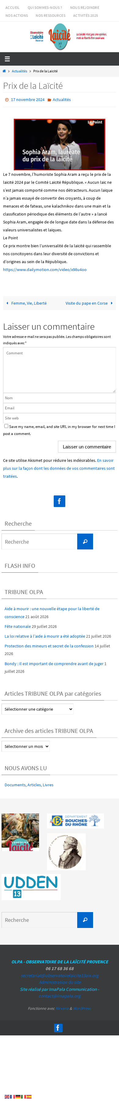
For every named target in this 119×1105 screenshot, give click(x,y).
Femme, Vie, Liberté (28, 302)
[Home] (4, 71)
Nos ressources (50, 15)
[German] (18, 1096)
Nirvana (62, 1006)
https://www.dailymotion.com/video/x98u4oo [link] (45, 268)
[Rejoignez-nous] (59, 500)
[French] (13, 1096)
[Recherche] (85, 540)
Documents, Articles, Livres (29, 783)
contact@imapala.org (59, 995)
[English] (7, 1096)
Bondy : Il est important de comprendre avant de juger (54, 662)
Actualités (19, 71)
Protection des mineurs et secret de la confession (49, 644)
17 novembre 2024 (28, 99)
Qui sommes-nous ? (45, 7)
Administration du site (60, 981)
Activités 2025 (85, 15)
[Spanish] (29, 1096)
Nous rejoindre (84, 7)
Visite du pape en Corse (87, 302)
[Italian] (24, 1096)
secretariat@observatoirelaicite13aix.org (60, 974)
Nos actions (16, 15)
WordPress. (82, 1006)
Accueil (12, 7)
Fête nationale (18, 625)
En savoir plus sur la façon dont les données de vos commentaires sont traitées (59, 467)
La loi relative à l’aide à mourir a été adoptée (45, 634)
